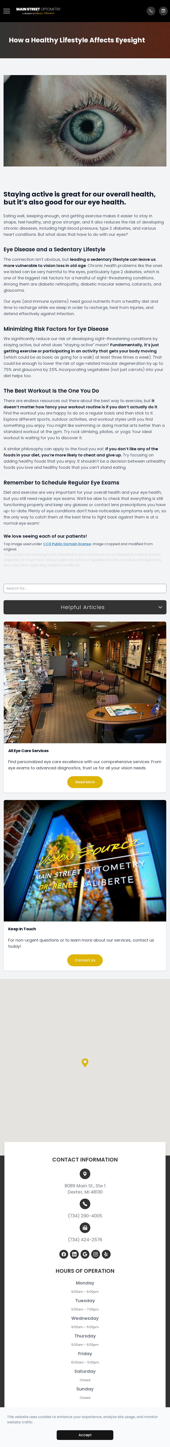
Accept (85, 1435)
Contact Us (85, 960)
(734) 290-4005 (85, 1216)
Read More (85, 782)
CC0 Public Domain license (67, 544)
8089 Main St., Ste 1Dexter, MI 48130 (85, 1189)
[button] (6, 11)
